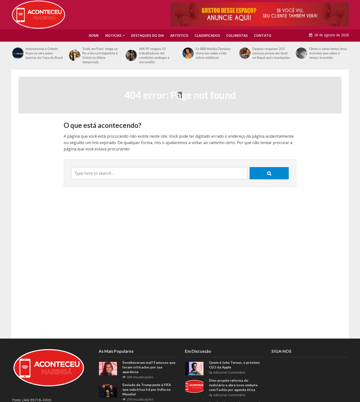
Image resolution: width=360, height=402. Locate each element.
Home (94, 35)
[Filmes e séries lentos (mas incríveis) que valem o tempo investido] (301, 53)
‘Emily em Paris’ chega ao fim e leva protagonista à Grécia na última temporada (100, 55)
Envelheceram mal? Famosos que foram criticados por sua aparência (148, 367)
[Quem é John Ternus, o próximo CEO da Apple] (194, 367)
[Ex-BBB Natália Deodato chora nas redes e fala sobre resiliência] (187, 53)
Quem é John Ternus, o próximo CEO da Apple (234, 364)
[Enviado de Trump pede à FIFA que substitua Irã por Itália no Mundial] (108, 390)
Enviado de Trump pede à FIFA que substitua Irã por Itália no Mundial (146, 389)
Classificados (207, 35)
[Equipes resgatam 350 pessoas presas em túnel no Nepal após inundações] (244, 53)
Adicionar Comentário (229, 372)
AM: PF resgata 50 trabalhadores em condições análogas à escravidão (154, 55)
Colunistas (237, 35)
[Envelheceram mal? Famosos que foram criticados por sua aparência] (108, 367)
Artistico (179, 35)
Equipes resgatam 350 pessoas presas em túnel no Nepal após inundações (271, 53)
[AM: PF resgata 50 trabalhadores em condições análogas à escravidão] (131, 55)
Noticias (113, 35)
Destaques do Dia (147, 35)
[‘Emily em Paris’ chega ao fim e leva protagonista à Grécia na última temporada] (74, 55)
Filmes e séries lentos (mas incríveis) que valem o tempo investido (328, 53)
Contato (262, 35)
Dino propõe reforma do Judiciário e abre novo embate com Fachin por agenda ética (233, 385)
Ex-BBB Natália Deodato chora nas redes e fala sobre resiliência (213, 53)
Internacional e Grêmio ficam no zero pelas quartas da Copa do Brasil (44, 53)
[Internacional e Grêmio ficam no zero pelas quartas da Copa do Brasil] (17, 53)
